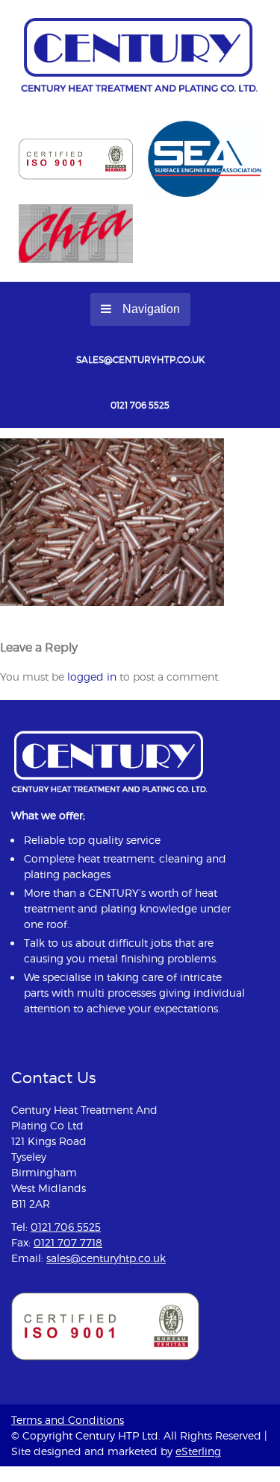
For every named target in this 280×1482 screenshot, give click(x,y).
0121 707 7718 (68, 1242)
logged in (91, 676)
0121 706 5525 (140, 405)
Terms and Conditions (67, 1419)
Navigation (151, 309)
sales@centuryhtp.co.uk (140, 359)
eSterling (198, 1451)
